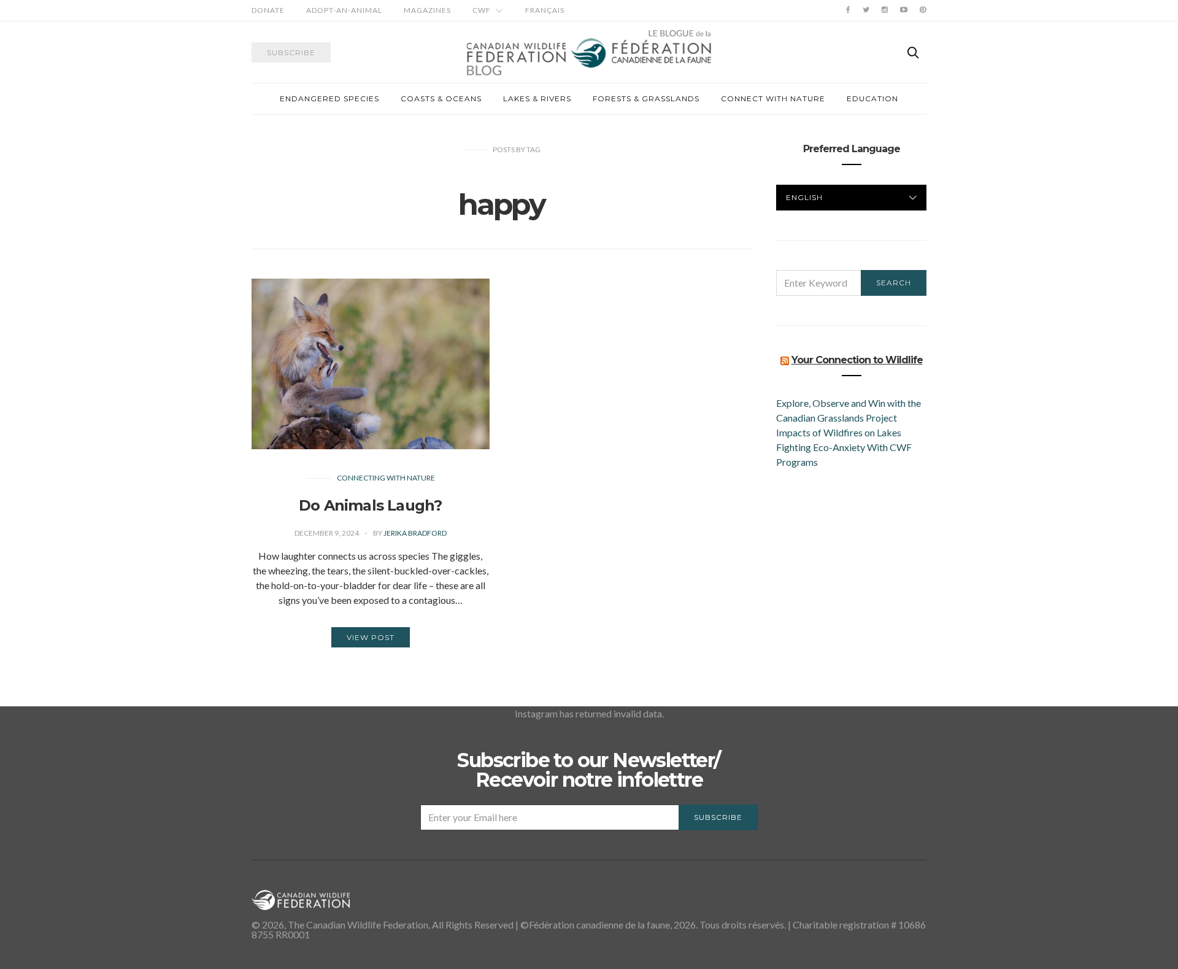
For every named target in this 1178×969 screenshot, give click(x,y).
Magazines (427, 10)
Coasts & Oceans (441, 98)
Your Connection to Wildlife (857, 360)
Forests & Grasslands (646, 98)
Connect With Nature (773, 98)
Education (872, 98)
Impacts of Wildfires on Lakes (838, 432)
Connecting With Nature (386, 477)
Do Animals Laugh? (370, 505)
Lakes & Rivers (537, 98)
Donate (268, 10)
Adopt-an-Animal (344, 10)
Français (544, 10)
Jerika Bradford (415, 533)
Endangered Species (329, 98)
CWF (481, 10)
